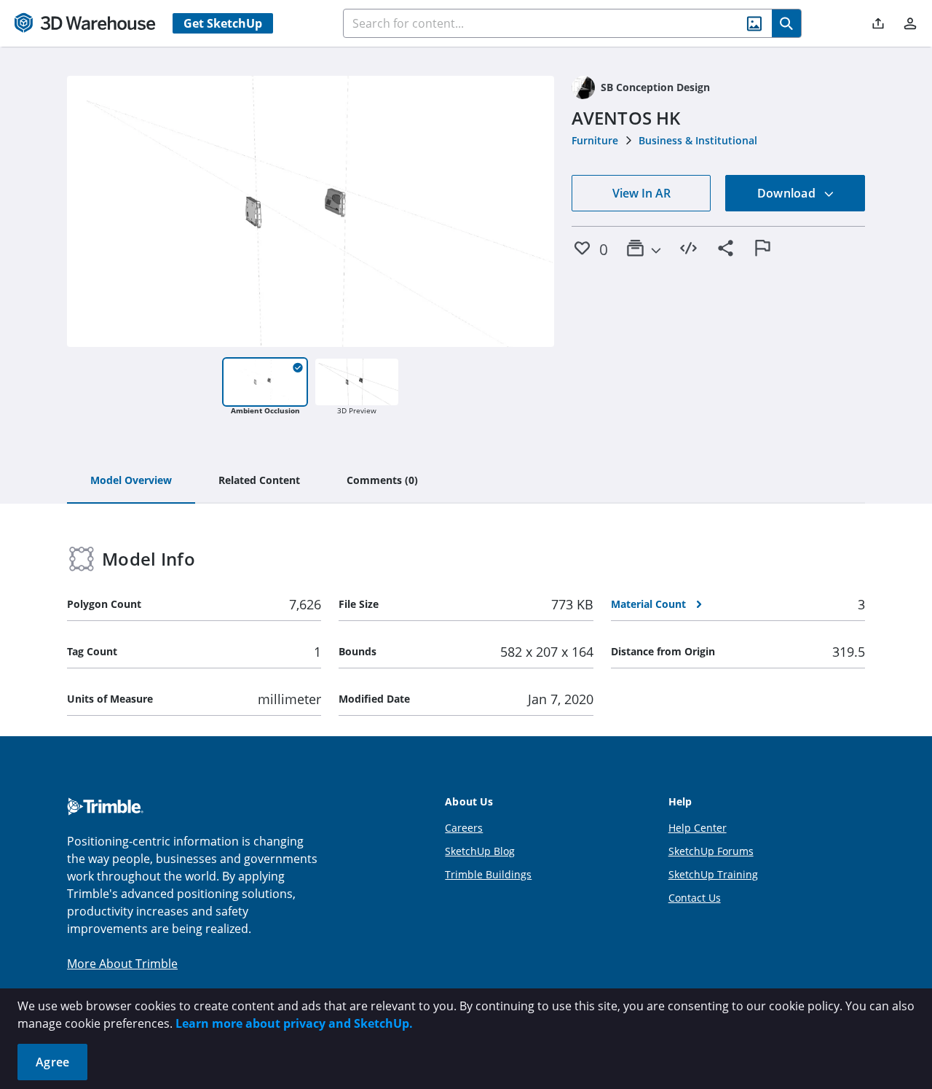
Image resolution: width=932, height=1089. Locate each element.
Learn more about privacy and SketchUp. (294, 1023)
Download (787, 193)
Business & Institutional (698, 140)
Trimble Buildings (488, 874)
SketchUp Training (713, 874)
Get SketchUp (222, 23)
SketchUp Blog (480, 851)
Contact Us (694, 898)
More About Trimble (122, 964)
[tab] (131, 481)
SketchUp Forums (711, 851)
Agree (52, 1062)
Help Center (697, 828)
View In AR (641, 193)
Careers (464, 828)
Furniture (595, 140)
